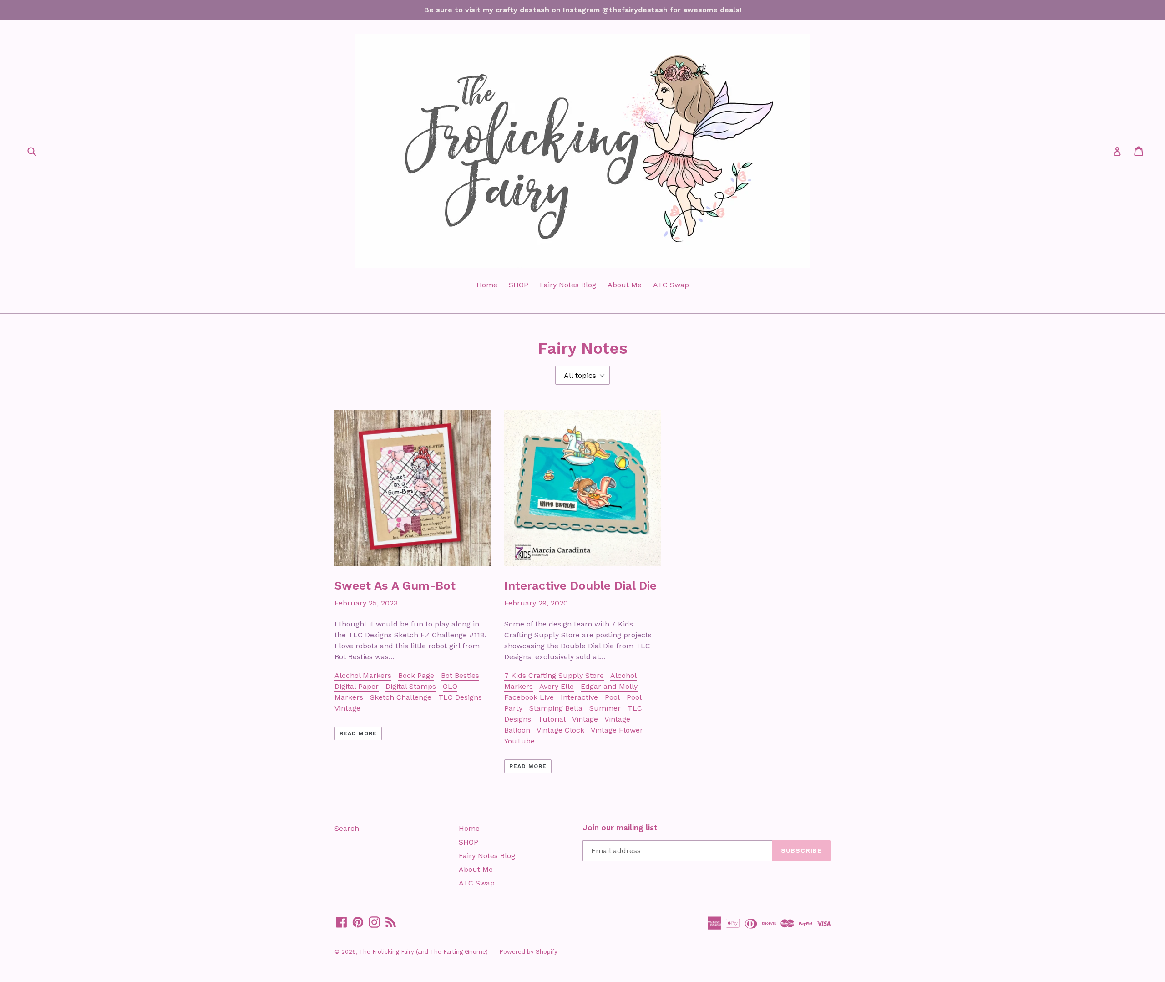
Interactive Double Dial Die (580, 585)
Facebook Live (529, 697)
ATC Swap (671, 284)
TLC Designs (460, 697)
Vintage (347, 708)
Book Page (416, 675)
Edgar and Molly (609, 686)
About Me (625, 284)
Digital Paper (356, 686)
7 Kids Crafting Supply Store (554, 675)
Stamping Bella (555, 708)
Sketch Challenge (400, 697)
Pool (612, 697)
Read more (358, 733)
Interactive (579, 697)
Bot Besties (460, 675)
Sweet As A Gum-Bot (395, 585)
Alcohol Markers (362, 675)
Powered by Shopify (528, 951)
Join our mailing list (620, 827)
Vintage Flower (617, 730)
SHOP (518, 284)
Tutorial (552, 719)
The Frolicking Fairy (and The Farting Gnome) (423, 951)
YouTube (519, 741)
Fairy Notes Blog (568, 284)
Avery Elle (556, 686)
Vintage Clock (560, 730)
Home (486, 284)
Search (346, 828)
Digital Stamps (410, 686)
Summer (605, 708)
